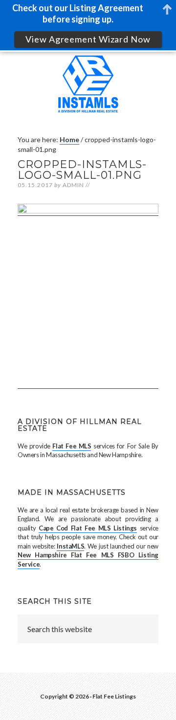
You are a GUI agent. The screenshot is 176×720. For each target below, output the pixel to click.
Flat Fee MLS (71, 446)
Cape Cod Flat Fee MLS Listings (88, 528)
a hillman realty (88, 88)
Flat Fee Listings (114, 696)
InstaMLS (70, 546)
